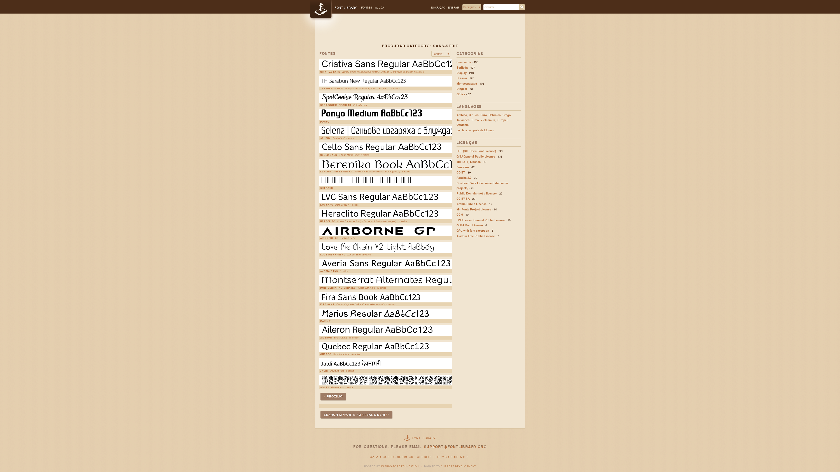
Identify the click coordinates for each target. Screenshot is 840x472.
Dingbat (462, 89)
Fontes (366, 7)
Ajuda (379, 7)
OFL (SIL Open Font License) (476, 151)
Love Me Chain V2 (332, 254)
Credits (424, 457)
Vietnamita (488, 120)
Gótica (461, 94)
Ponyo (324, 122)
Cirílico (474, 115)
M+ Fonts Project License (474, 209)
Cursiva (462, 78)
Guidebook (403, 457)
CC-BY (461, 172)
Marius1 (326, 321)
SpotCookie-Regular (335, 105)
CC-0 (460, 214)
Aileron (326, 338)
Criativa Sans (330, 72)
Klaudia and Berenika (336, 171)
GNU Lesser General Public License (481, 220)
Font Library (424, 438)
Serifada (462, 67)
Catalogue (380, 457)
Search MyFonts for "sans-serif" (356, 415)
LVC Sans (326, 205)
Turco (475, 120)
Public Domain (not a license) (477, 193)
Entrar (453, 7)
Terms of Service (452, 457)
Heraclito (327, 221)
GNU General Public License (476, 156)
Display (462, 73)
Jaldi (324, 371)
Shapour (326, 188)
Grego (506, 115)
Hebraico (495, 115)
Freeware (463, 167)
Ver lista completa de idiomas (475, 130)
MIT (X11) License (469, 162)
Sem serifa (464, 62)
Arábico (462, 115)
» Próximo (333, 396)
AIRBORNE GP (329, 238)
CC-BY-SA (463, 198)
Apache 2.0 (464, 177)
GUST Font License (470, 225)
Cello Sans (328, 155)
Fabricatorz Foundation (400, 466)
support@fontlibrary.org (455, 446)
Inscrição (437, 7)
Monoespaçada (467, 83)
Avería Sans (329, 271)
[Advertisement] (420, 32)
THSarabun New (331, 88)
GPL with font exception (473, 230)
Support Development (458, 466)
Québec (325, 354)
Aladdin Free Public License (476, 236)
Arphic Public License (471, 204)
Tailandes (463, 120)
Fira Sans (327, 304)
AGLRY (324, 387)
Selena (325, 138)
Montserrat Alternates (338, 288)
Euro (483, 115)
